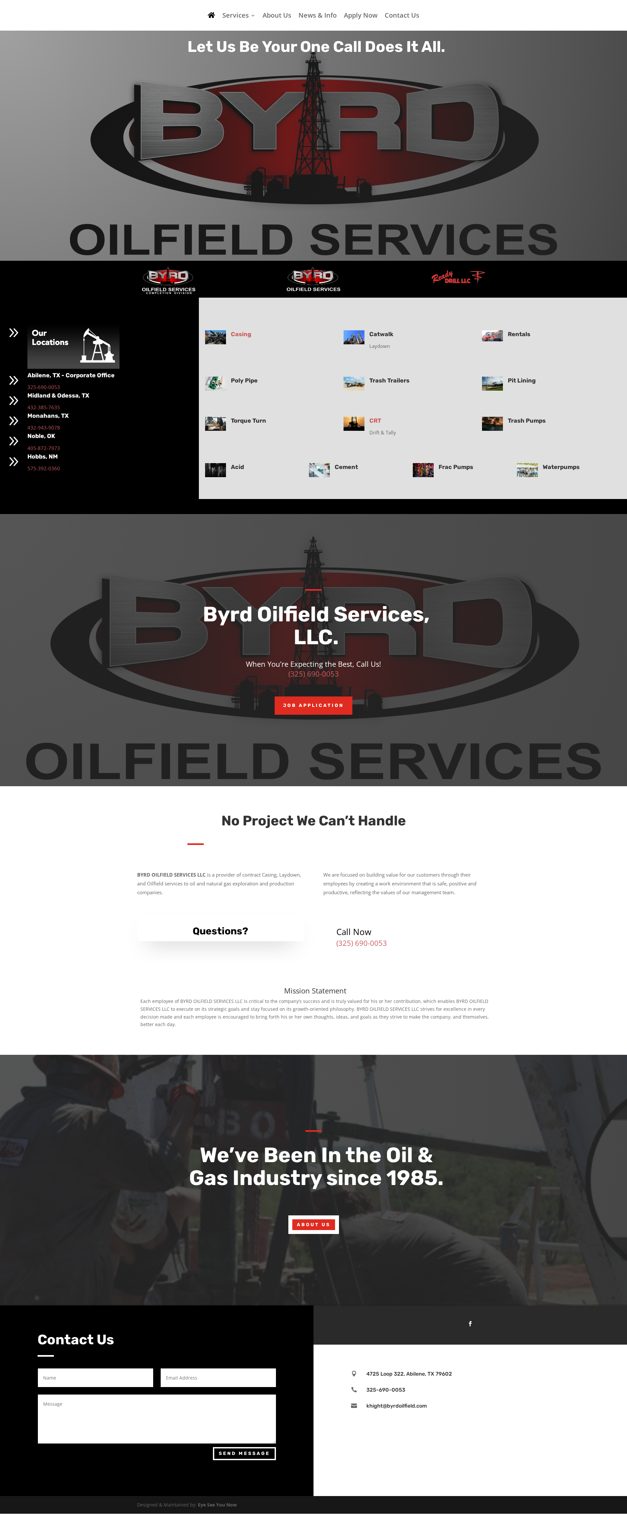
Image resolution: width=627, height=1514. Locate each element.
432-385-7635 (43, 407)
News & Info (317, 16)
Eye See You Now (217, 1505)
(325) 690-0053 (313, 674)
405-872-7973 (43, 448)
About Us (277, 16)
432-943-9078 (43, 427)
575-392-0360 (43, 468)
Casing (241, 334)
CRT (375, 420)
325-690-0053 (43, 387)
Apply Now (361, 16)
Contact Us (402, 16)
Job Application (313, 705)
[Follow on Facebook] (470, 1324)
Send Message (244, 1453)
